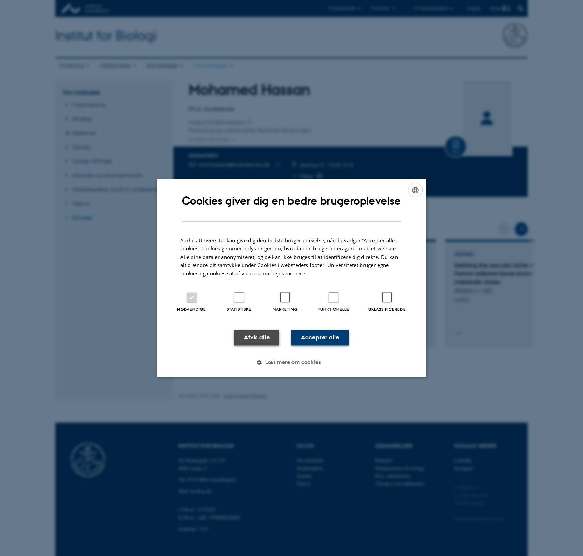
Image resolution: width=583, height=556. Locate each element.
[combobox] (415, 190)
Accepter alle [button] (320, 337)
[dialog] (291, 278)
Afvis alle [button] (257, 337)
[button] (291, 362)
